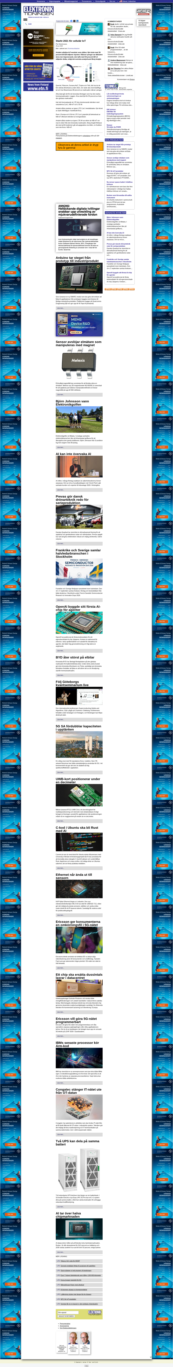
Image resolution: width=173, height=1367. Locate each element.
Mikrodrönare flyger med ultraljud (72, 1285)
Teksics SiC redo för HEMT (70, 1261)
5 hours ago (121, 31)
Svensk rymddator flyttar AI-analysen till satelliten (78, 1266)
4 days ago (123, 65)
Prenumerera (87, 1)
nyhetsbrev (86, 136)
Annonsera (41, 1)
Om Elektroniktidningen (68, 1328)
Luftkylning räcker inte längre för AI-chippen (76, 1294)
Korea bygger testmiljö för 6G (71, 1280)
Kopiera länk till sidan (62, 21)
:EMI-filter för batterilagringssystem (115, 111)
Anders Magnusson (117, 60)
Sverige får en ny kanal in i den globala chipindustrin (79, 1304)
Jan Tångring (115, 68)
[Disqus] (79, 177)
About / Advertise (129, 1)
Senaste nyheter (115, 212)
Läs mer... (60, 308)
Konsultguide (101, 1)
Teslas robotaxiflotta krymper (116, 75)
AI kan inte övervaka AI (115, 233)
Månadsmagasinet (71, 1)
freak (112, 24)
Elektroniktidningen (113, 65)
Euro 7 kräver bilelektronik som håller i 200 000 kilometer (81, 1275)
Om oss (112, 1)
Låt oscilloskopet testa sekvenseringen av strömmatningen (115, 96)
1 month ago (129, 75)
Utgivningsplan (54, 1)
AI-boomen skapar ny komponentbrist (74, 1290)
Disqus (132, 79)
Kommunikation (74, 48)
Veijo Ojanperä (115, 35)
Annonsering (64, 1326)
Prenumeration (65, 1323)
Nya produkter (114, 140)
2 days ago (121, 44)
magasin (59, 138)
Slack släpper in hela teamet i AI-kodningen (76, 1270)
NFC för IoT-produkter (68, 1299)
